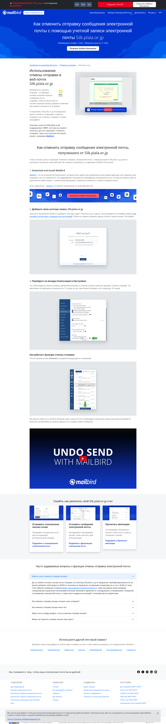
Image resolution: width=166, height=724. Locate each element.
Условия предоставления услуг (67, 722)
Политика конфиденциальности (84, 722)
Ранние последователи (92, 693)
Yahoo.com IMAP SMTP (128, 700)
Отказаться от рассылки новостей (96, 696)
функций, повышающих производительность (78, 588)
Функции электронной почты (120, 12)
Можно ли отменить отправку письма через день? (52, 619)
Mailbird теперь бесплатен (34, 13)
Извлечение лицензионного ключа (96, 690)
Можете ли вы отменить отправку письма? (49, 576)
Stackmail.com (54, 650)
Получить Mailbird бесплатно (83, 48)
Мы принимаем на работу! (62, 690)
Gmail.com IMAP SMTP (128, 690)
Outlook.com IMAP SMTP (129, 693)
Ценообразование (97, 12)
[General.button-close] (157, 713)
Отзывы (55, 700)
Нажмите (56, 693)
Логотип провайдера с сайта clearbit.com (112, 722)
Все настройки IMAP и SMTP (130, 687)
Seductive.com (36, 650)
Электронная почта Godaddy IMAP (133, 703)
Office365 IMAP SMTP (128, 696)
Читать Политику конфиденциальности (23, 719)
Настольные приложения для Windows (25, 700)
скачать (49, 186)
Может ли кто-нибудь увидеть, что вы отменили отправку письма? (59, 613)
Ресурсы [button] (151, 12)
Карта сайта (96, 722)
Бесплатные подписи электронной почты (26, 696)
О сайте (56, 687)
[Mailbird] (12, 12)
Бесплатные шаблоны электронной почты (26, 693)
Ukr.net (81, 650)
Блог (12, 703)
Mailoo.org (69, 650)
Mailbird (50, 136)
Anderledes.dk (96, 650)
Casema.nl (131, 650)
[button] (160, 12)
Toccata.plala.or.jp (114, 650)
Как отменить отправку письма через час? (49, 607)
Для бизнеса (140, 12)
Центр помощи (89, 687)
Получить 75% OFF (115, 4)
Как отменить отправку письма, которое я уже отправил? (55, 601)
